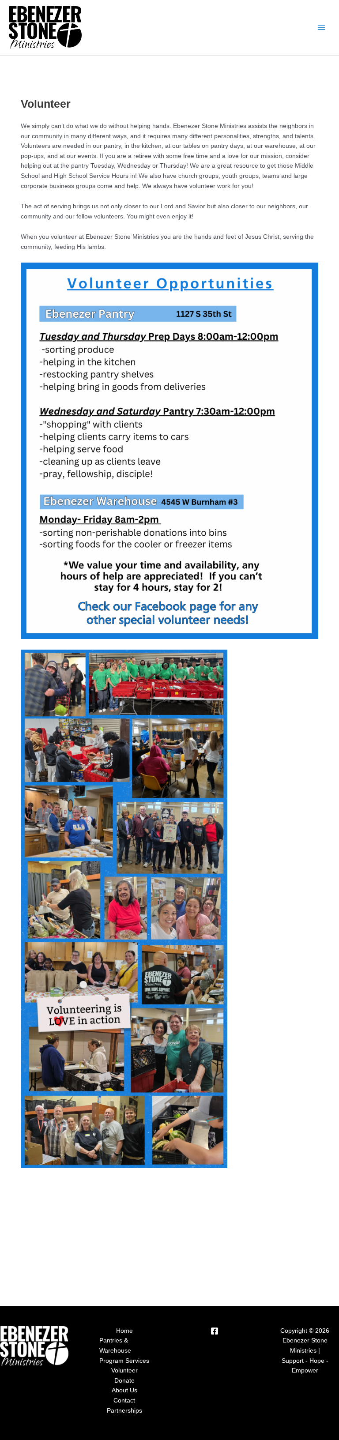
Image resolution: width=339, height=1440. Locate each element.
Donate (124, 1380)
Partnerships (124, 1410)
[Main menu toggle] (322, 28)
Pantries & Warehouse (115, 1345)
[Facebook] (214, 1331)
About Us (124, 1390)
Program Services (124, 1360)
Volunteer (124, 1370)
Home (124, 1330)
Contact (124, 1400)
